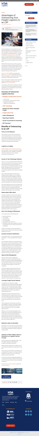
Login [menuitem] (36, 0)
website (4, 365)
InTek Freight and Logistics (11, 363)
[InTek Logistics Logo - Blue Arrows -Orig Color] (5, 4)
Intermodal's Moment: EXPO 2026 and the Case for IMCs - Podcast (31, 26)
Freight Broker (29, 43)
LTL (27, 60)
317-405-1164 (26, 432)
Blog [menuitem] (16, 402)
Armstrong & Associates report (12, 54)
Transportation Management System (11, 29)
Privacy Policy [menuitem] (19, 434)
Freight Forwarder (30, 45)
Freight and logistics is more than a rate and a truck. (11, 148)
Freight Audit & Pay (8, 113)
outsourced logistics (8, 74)
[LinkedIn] (12, 382)
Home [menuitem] (3, 402)
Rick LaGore (9, 24)
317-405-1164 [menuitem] (32, 0)
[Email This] (16, 382)
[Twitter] (10, 382)
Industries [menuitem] (7, 402)
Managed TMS (7, 27)
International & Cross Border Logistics (31, 51)
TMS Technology (7, 106)
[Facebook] (8, 382)
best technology (6, 161)
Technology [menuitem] (12, 402)
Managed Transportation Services (12, 96)
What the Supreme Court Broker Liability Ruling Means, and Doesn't (31, 30)
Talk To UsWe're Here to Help (6, 377)
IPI (27, 53)
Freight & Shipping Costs (31, 41)
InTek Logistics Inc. (15, 432)
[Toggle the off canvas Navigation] (36, 4)
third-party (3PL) (5, 73)
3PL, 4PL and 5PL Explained (10, 82)
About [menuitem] (3, 404)
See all (26, 65)
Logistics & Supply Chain (31, 55)
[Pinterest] (14, 382)
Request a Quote (29, 4)
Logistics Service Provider (30, 58)
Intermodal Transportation (30, 48)
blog (8, 365)
